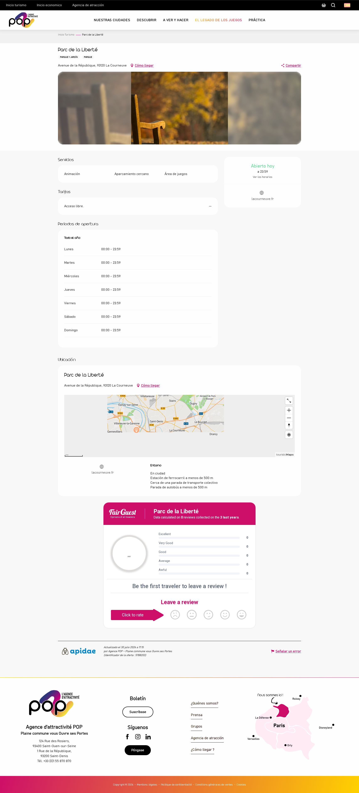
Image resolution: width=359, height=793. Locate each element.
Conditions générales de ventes (214, 784)
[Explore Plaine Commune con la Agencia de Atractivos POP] (18, 20)
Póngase (137, 750)
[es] (347, 5)
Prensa (196, 715)
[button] (347, 5)
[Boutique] (324, 7)
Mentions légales (147, 784)
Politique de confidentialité (176, 784)
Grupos (196, 726)
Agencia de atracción (207, 738)
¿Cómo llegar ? (202, 750)
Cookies (241, 784)
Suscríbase (137, 712)
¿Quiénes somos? (204, 703)
